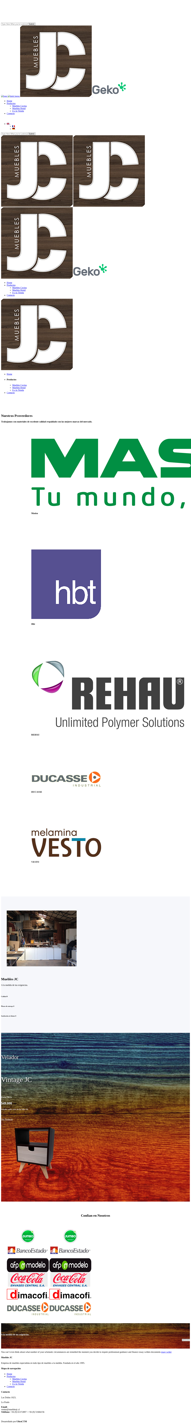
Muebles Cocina (19, 1379)
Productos (11, 1376)
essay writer (166, 1352)
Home (9, 1374)
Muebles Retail (19, 1381)
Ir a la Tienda (18, 1384)
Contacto (11, 1386)
